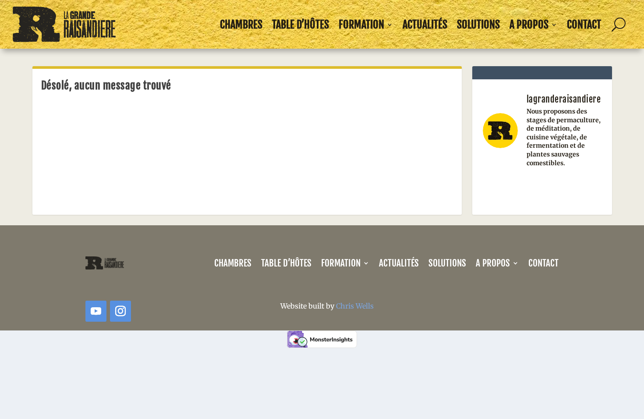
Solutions (478, 24)
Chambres (241, 24)
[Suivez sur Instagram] (120, 311)
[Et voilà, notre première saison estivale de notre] (583, 187)
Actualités (425, 24)
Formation (361, 24)
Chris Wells (355, 306)
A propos (529, 24)
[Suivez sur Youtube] (95, 311)
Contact (584, 24)
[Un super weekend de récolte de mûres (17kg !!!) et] (500, 187)
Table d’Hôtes (300, 24)
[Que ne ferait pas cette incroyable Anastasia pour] (542, 187)
